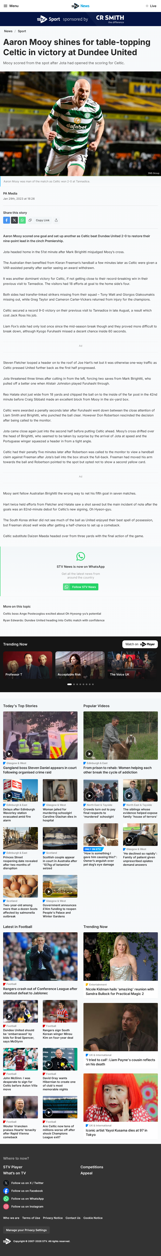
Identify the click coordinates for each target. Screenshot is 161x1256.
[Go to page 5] (83, 684)
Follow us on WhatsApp (27, 1198)
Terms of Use (31, 1217)
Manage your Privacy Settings (26, 1230)
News (8, 31)
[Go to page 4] (80, 684)
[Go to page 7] (90, 684)
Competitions (91, 1167)
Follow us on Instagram (27, 1206)
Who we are (11, 1217)
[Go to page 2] (74, 684)
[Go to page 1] (69, 684)
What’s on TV (14, 1173)
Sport (22, 31)
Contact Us (73, 1217)
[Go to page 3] (77, 684)
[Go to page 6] (86, 684)
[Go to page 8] (93, 684)
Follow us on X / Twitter (27, 1183)
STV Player (12, 1167)
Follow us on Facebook (27, 1190)
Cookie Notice (92, 1217)
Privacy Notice (53, 1217)
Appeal (86, 1173)
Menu (13, 6)
